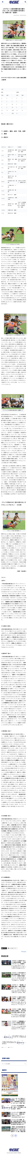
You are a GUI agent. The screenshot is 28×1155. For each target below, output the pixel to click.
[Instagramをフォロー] (15, 1135)
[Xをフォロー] (12, 1135)
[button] (25, 1064)
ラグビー (4, 948)
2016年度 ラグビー (13, 948)
